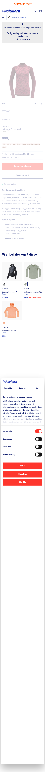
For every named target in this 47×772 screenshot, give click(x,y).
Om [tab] (37, 388)
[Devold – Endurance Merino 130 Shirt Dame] (33, 280)
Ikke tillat (22, 482)
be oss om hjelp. (25, 39)
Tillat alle (22, 466)
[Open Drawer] (3, 17)
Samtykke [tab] (8, 388)
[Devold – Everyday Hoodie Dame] (12, 319)
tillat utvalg (22, 474)
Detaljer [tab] (22, 388)
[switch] (38, 439)
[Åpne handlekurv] (40, 10)
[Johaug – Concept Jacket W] (12, 280)
